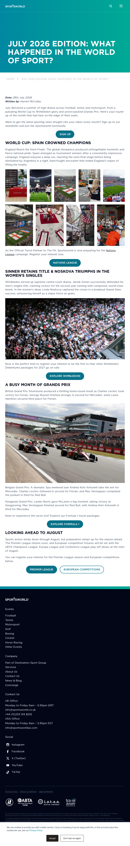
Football (10, 615)
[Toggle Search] (110, 6)
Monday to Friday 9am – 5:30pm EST (29, 723)
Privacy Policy (35, 830)
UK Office (11, 701)
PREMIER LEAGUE (41, 569)
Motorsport (12, 624)
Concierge (11, 685)
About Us (11, 671)
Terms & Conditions (28, 791)
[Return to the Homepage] (15, 5)
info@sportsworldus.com (21, 728)
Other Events (13, 647)
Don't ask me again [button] (72, 838)
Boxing (9, 633)
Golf (8, 629)
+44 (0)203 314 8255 (18, 714)
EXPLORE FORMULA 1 (65, 524)
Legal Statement (46, 791)
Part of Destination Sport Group (25, 662)
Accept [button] (52, 838)
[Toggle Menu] (121, 6)
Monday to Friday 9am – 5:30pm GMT (29, 705)
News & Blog (13, 680)
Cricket (9, 638)
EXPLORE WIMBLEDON (65, 376)
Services (10, 667)
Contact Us (12, 676)
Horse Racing (13, 642)
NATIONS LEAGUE (65, 262)
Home (10, 79)
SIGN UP (65, 134)
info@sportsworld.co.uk (20, 709)
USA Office (12, 718)
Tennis (9, 620)
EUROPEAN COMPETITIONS (82, 569)
